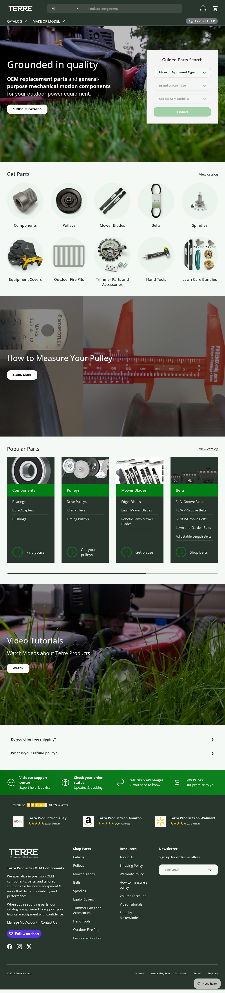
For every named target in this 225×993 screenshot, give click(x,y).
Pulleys (69, 225)
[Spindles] (200, 201)
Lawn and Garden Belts (193, 527)
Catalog (78, 857)
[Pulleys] (69, 201)
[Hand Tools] (156, 255)
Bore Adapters (23, 510)
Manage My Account (22, 922)
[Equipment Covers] (25, 255)
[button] (215, 8)
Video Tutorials (131, 904)
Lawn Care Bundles (199, 279)
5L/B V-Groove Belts (191, 519)
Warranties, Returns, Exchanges (169, 973)
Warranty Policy (132, 874)
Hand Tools (156, 279)
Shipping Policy (131, 865)
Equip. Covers (83, 899)
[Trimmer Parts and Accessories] (112, 255)
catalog (12, 909)
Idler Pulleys (76, 510)
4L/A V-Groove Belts (191, 510)
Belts (156, 225)
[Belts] (156, 201)
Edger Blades (131, 501)
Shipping (213, 973)
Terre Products (24, 973)
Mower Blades (112, 225)
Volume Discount (133, 895)
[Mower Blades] (112, 201)
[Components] (25, 201)
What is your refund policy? (34, 753)
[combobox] (114, 8)
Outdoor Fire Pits (69, 279)
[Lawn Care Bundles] (200, 255)
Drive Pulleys (77, 501)
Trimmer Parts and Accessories (112, 282)
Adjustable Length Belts (193, 536)
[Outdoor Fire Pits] (69, 255)
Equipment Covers (25, 279)
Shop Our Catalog (27, 109)
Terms (197, 973)
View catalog (208, 174)
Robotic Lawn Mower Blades (137, 521)
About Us (127, 857)
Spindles (199, 225)
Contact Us (49, 922)
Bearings (18, 501)
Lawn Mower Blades (136, 510)
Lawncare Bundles (87, 938)
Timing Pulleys (78, 519)
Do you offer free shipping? (33, 739)
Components (25, 225)
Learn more (22, 375)
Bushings (19, 519)
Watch (18, 668)
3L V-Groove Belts (189, 501)
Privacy (139, 973)
